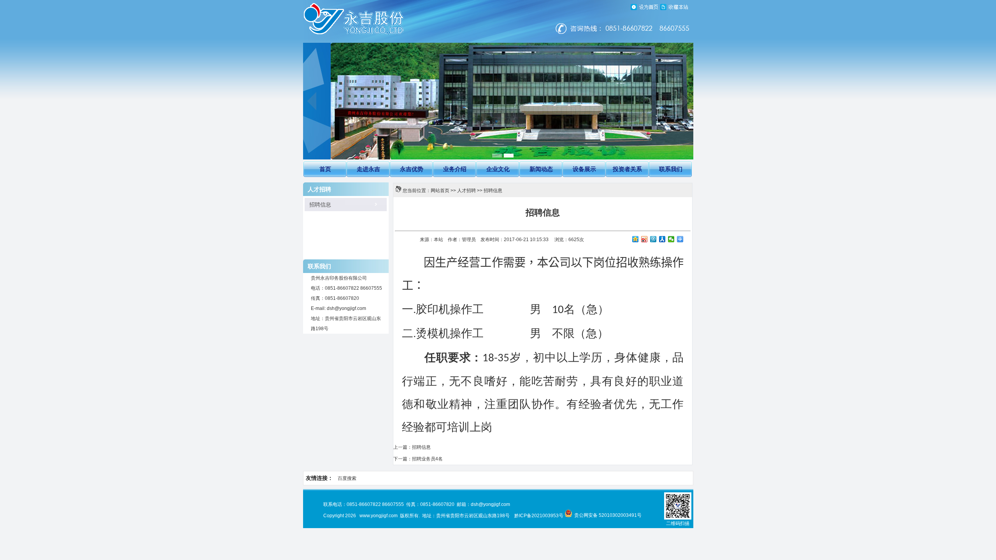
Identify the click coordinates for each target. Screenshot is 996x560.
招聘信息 (317, 205)
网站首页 (440, 190)
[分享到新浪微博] (644, 239)
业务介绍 (454, 169)
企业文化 (498, 169)
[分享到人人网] (662, 239)
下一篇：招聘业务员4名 (418, 459)
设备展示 (584, 169)
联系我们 (670, 169)
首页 (325, 169)
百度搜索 (347, 478)
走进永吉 (368, 169)
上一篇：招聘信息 (412, 447)
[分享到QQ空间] (635, 239)
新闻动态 (541, 169)
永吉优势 (411, 169)
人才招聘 (466, 190)
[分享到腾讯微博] (653, 239)
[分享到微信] (671, 239)
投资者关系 (627, 169)
